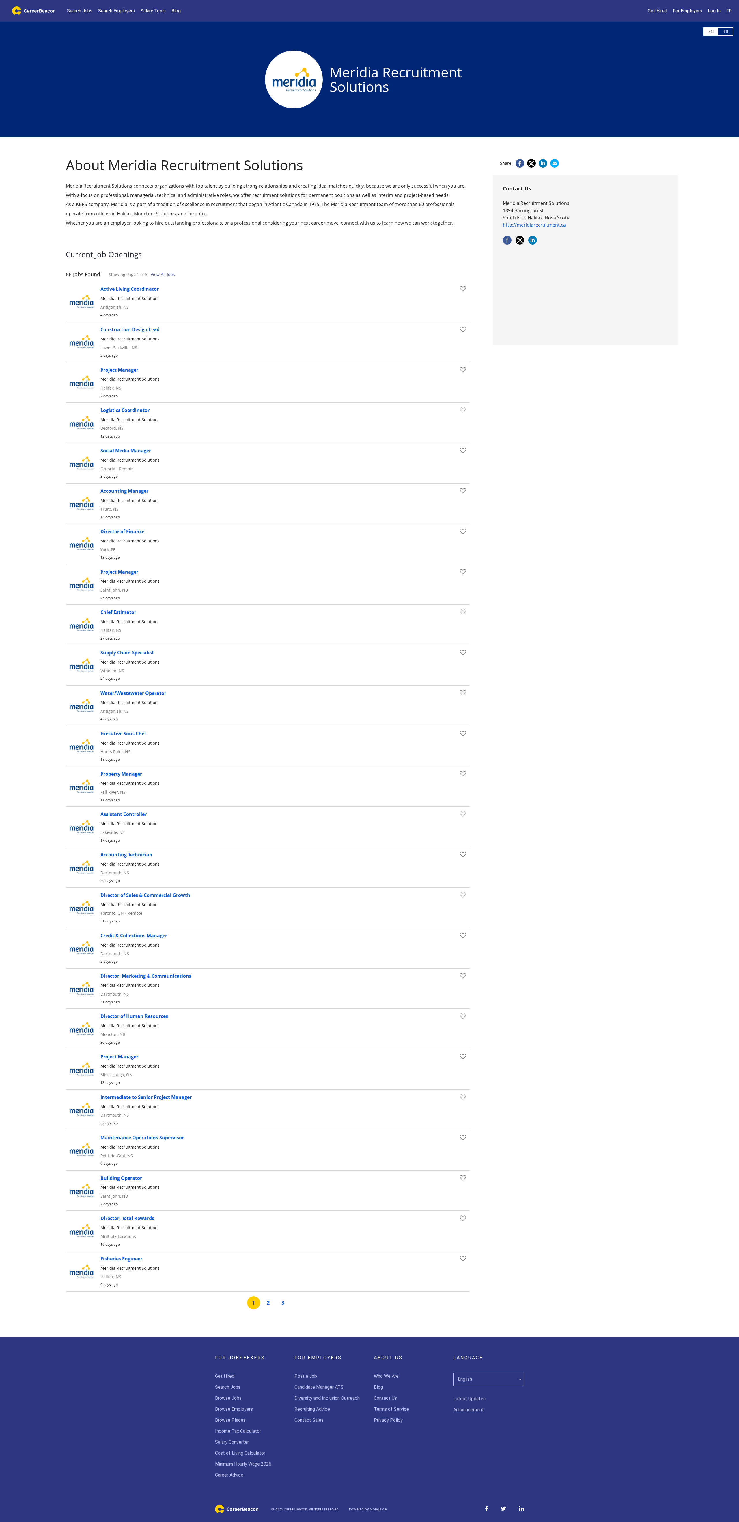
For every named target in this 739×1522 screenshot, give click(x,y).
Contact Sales (309, 1420)
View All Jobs (163, 274)
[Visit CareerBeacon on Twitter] (503, 1508)
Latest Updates (469, 1398)
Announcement (468, 1409)
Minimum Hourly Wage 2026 (243, 1464)
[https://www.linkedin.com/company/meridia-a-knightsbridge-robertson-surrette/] (532, 243)
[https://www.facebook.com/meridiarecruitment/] (507, 243)
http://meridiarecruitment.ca (534, 225)
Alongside (378, 1509)
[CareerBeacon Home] (32, 11)
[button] (153, 10)
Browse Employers (234, 1409)
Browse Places (230, 1420)
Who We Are (386, 1376)
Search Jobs (227, 1387)
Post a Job (305, 1376)
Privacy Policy (388, 1420)
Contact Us (385, 1398)
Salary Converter (232, 1442)
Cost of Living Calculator (240, 1453)
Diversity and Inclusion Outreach (327, 1398)
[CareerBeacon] (236, 1511)
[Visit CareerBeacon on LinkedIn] (521, 1508)
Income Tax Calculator (238, 1431)
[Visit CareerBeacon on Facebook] (486, 1508)
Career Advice (229, 1475)
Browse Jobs (228, 1398)
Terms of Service (391, 1409)
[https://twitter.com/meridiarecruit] (520, 243)
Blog (378, 1387)
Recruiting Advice (312, 1409)
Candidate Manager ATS (319, 1387)
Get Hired (224, 1376)
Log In (714, 11)
